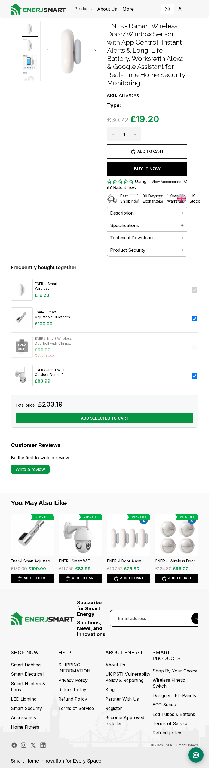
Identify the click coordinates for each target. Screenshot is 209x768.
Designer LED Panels (174, 695)
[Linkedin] (43, 745)
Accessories (23, 717)
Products (83, 9)
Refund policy (167, 733)
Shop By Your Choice (175, 670)
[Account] (180, 9)
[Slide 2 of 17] (30, 45)
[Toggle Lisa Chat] (196, 755)
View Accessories (166, 182)
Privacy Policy (73, 680)
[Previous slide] (46, 51)
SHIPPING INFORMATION (74, 667)
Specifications (124, 225)
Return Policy (72, 689)
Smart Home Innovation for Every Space (56, 761)
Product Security (127, 250)
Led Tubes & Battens (174, 714)
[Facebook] (14, 745)
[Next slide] (96, 51)
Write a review (30, 469)
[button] (121, 181)
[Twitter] (33, 745)
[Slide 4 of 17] (30, 79)
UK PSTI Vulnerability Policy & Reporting (127, 677)
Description (122, 213)
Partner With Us (122, 699)
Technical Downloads (132, 237)
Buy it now (147, 168)
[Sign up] (197, 618)
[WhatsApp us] (167, 9)
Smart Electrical (27, 674)
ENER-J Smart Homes (181, 745)
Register (113, 708)
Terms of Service (76, 708)
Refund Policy (72, 699)
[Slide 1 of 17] (30, 29)
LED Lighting (23, 699)
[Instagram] (23, 745)
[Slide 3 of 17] (30, 62)
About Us (115, 665)
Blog (110, 689)
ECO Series (164, 704)
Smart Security (26, 708)
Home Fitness (25, 727)
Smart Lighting (26, 665)
